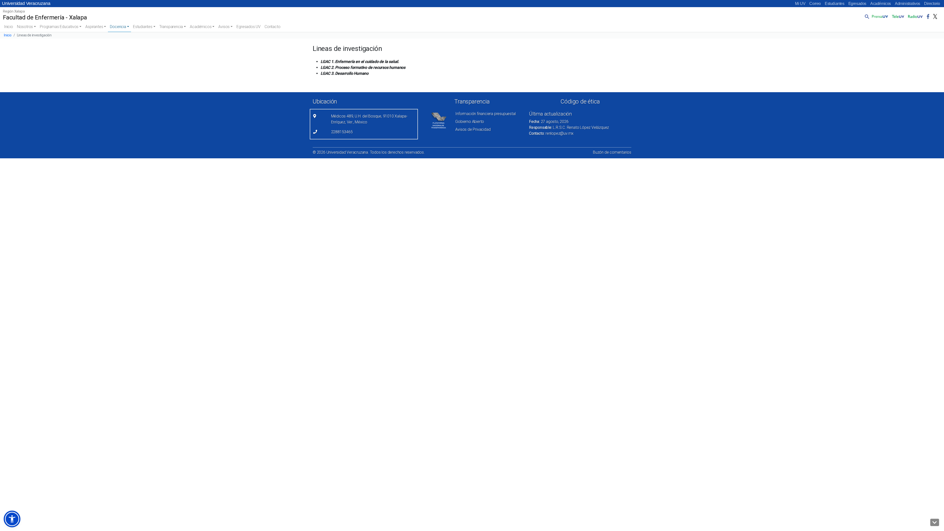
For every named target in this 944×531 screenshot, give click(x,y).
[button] (866, 16)
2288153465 (342, 132)
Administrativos (907, 3)
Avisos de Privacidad (472, 129)
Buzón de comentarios (612, 152)
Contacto (272, 26)
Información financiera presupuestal (485, 113)
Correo (815, 3)
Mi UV (800, 3)
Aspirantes (94, 26)
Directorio (932, 3)
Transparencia (171, 26)
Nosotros (25, 26)
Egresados (857, 3)
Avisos (224, 26)
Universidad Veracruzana (26, 3)
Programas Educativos (59, 26)
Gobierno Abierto (469, 121)
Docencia (118, 26)
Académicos (880, 3)
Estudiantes (834, 3)
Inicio (8, 26)
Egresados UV (248, 26)
